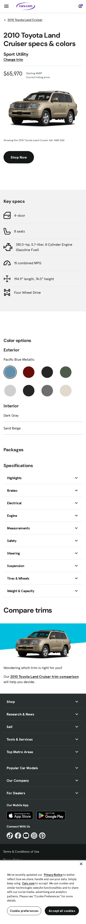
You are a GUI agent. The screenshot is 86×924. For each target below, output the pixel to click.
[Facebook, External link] (18, 835)
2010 (25, 20)
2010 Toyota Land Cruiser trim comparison (44, 676)
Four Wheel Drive (27, 292)
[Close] (81, 864)
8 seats (19, 231)
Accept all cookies (62, 911)
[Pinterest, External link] (42, 835)
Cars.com (28, 883)
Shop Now (19, 157)
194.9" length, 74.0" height (34, 279)
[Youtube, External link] (26, 835)
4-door (19, 215)
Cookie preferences (24, 911)
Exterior (11, 350)
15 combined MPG (27, 263)
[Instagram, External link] (34, 835)
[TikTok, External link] (10, 835)
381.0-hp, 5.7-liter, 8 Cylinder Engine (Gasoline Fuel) (44, 247)
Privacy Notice (53, 875)
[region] (43, 891)
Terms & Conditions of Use (21, 852)
